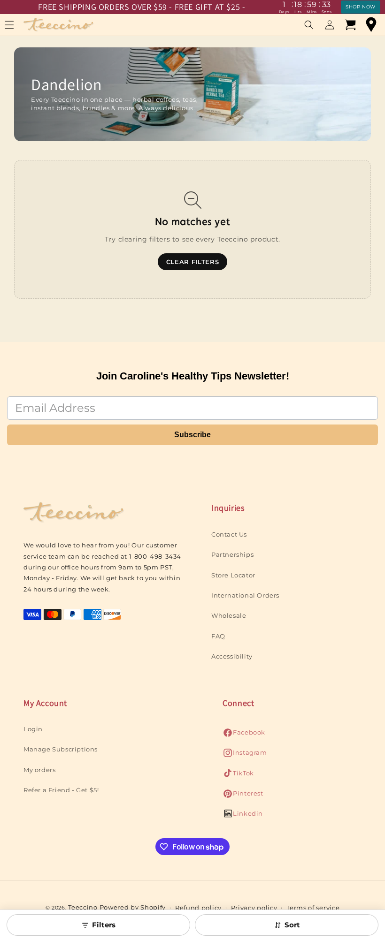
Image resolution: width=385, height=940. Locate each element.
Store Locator (233, 575)
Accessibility (232, 656)
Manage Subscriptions (60, 749)
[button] (309, 25)
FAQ (218, 636)
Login (33, 729)
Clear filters (192, 261)
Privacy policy (254, 907)
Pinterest (243, 795)
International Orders (245, 595)
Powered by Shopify (133, 907)
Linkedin (243, 816)
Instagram (245, 755)
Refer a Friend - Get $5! (61, 790)
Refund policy (198, 907)
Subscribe (192, 435)
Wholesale (228, 615)
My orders (39, 769)
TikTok (238, 775)
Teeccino (83, 907)
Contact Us (229, 534)
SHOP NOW (361, 6)
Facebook (244, 734)
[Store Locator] (371, 25)
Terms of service (312, 907)
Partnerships (232, 554)
